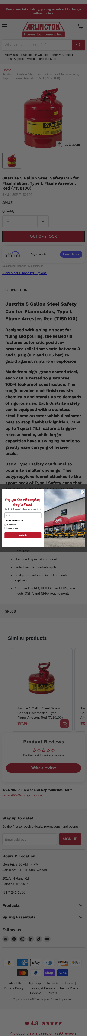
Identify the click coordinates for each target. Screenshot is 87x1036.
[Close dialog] (82, 492)
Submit (22, 535)
